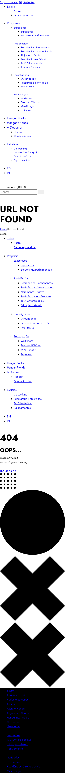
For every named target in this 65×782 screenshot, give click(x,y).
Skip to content (9, 2)
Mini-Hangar (14, 771)
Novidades (13, 757)
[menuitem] (36, 168)
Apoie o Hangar (16, 708)
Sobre (10, 690)
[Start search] (41, 192)
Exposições (13, 762)
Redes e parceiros (18, 699)
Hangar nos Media (18, 717)
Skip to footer (26, 2)
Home (3, 229)
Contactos (13, 722)
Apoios (11, 704)
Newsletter (13, 726)
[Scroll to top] (2, 779)
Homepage (8, 471)
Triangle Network (17, 744)
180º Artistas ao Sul (19, 739)
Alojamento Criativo (18, 713)
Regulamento (15, 748)
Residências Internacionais (23, 766)
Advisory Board (16, 695)
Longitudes (13, 735)
